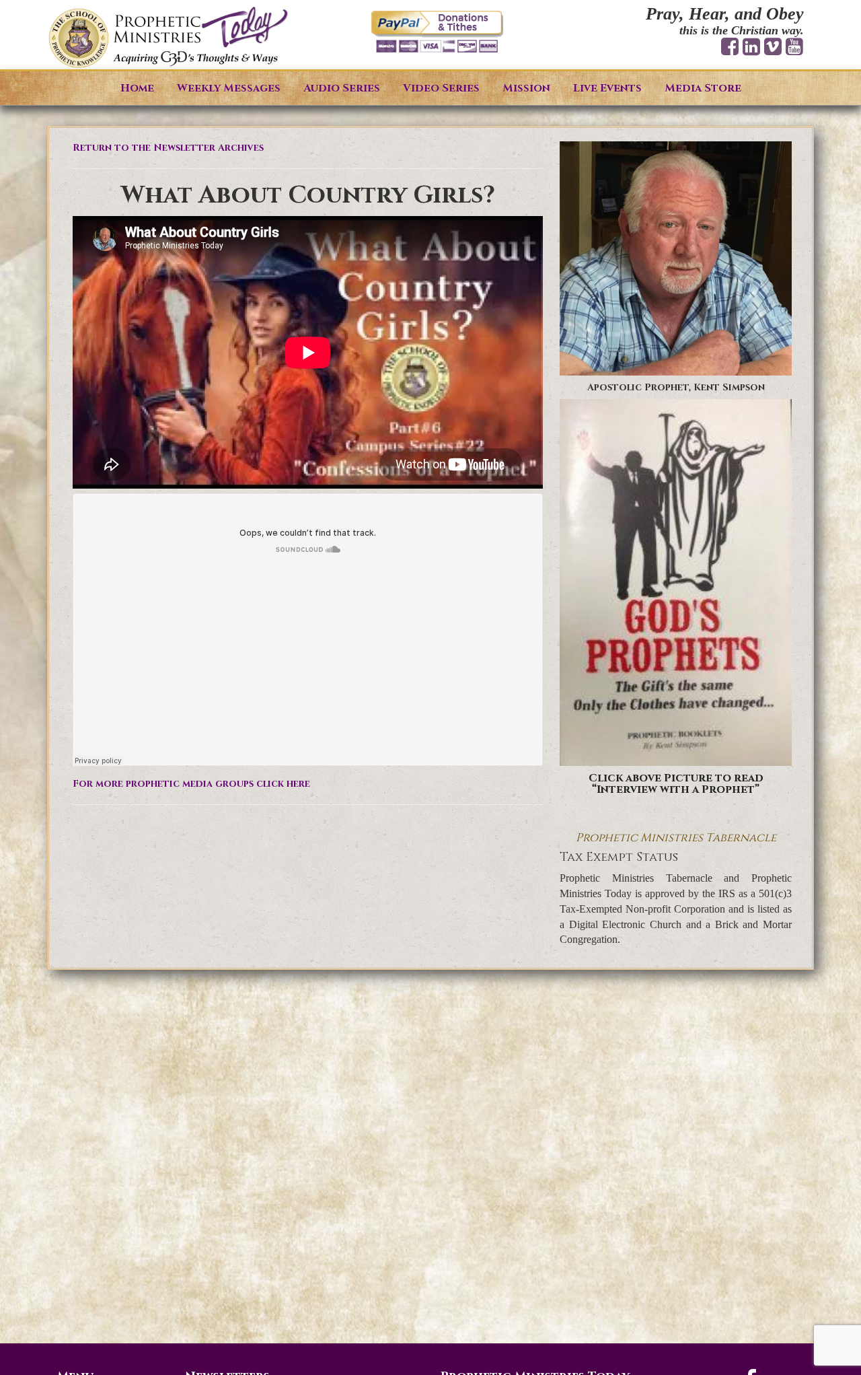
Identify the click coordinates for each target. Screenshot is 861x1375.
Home (137, 88)
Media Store (703, 88)
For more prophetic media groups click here (191, 783)
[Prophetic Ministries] (168, 38)
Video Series (441, 88)
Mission (526, 88)
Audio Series (341, 88)
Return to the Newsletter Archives (168, 147)
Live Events (607, 88)
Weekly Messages (228, 88)
